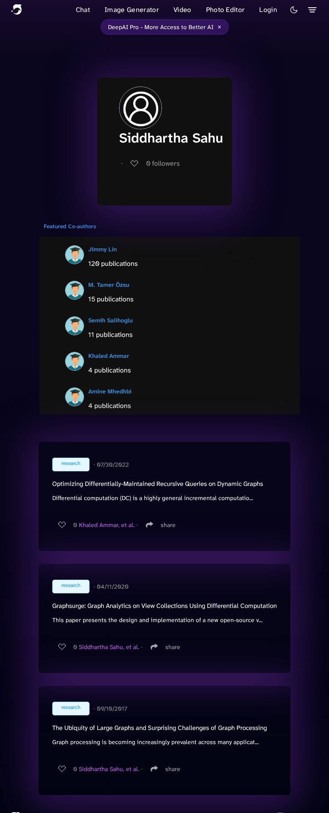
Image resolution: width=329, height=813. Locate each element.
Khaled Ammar (108, 356)
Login (268, 9)
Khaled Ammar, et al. (107, 525)
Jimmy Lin (102, 249)
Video (182, 9)
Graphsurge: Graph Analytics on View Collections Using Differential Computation (164, 606)
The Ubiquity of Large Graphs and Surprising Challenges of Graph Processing (159, 728)
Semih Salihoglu (110, 320)
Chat (83, 9)
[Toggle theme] (294, 10)
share (168, 525)
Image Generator (132, 9)
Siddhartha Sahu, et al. (109, 647)
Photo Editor (225, 9)
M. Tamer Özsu (108, 285)
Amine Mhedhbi (110, 391)
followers (163, 163)
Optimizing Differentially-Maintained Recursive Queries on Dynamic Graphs (157, 483)
